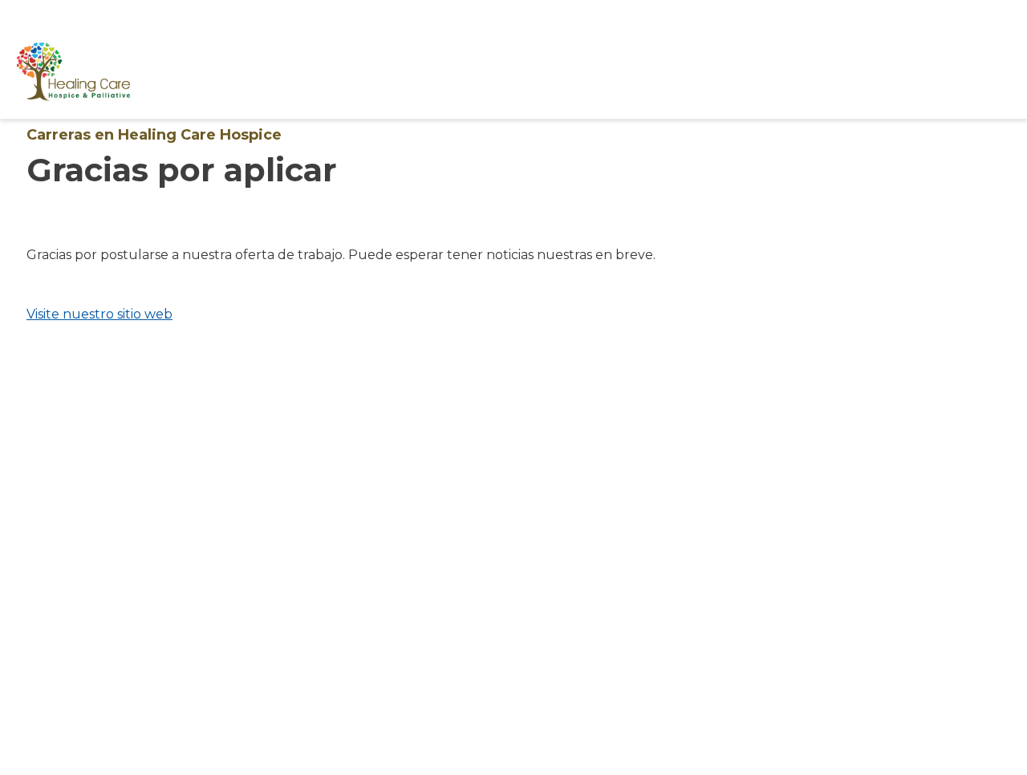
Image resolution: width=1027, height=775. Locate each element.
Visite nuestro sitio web (99, 314)
